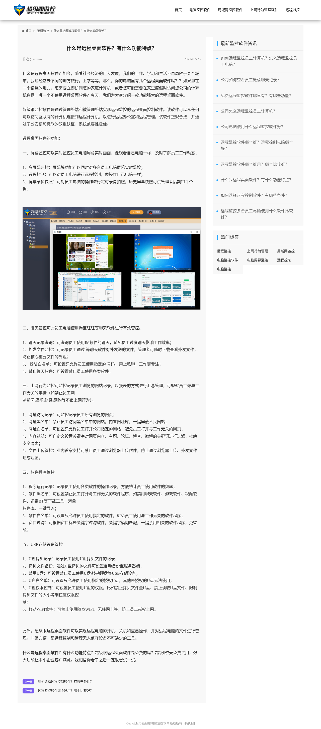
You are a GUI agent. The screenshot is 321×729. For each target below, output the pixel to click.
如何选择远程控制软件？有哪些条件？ (65, 681)
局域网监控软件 (230, 10)
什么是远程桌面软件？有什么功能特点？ (59, 653)
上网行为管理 (257, 251)
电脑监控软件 (199, 10)
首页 (178, 10)
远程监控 (293, 10)
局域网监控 (286, 251)
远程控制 (284, 260)
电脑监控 (224, 269)
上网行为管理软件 (264, 10)
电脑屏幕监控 (257, 260)
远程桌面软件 (159, 81)
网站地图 (189, 723)
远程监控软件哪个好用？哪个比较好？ (65, 690)
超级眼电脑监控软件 (155, 723)
